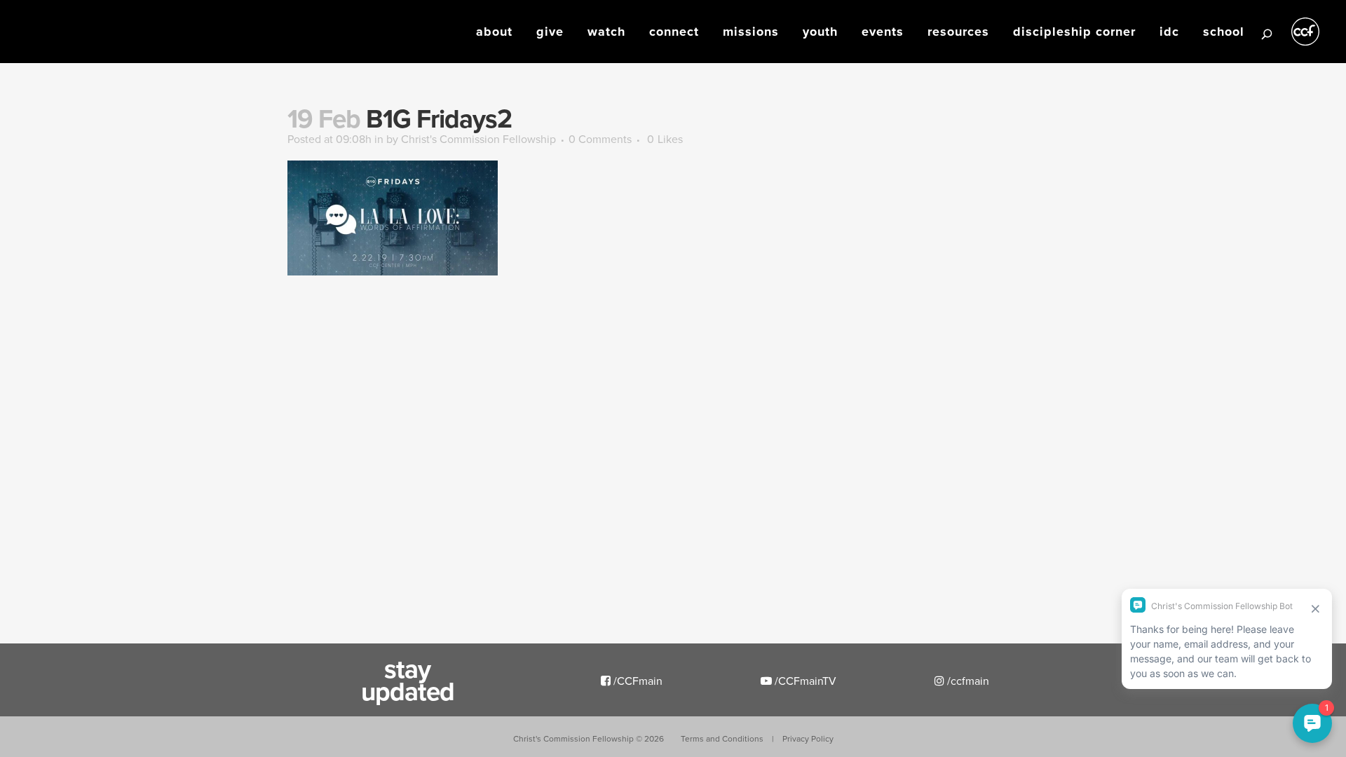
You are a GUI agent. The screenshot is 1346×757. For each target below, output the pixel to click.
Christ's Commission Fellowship (478, 138)
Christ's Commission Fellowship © (588, 738)
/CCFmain (636, 680)
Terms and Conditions (722, 738)
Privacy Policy (808, 738)
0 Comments (600, 138)
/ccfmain (966, 680)
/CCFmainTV (804, 680)
